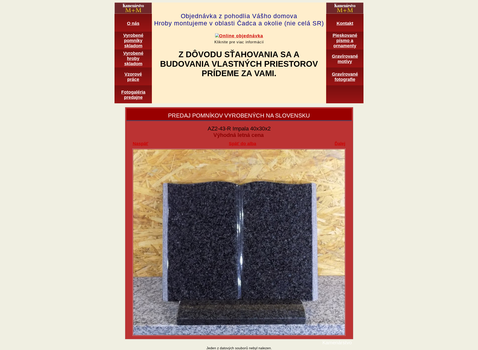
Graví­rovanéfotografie (345, 77)
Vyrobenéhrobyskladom (133, 58)
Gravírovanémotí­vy (345, 59)
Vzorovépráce (133, 77)
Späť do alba (242, 143)
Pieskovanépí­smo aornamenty (345, 40)
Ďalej (340, 143)
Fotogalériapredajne (133, 95)
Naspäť (140, 143)
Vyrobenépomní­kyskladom (133, 40)
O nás (133, 23)
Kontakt (345, 23)
